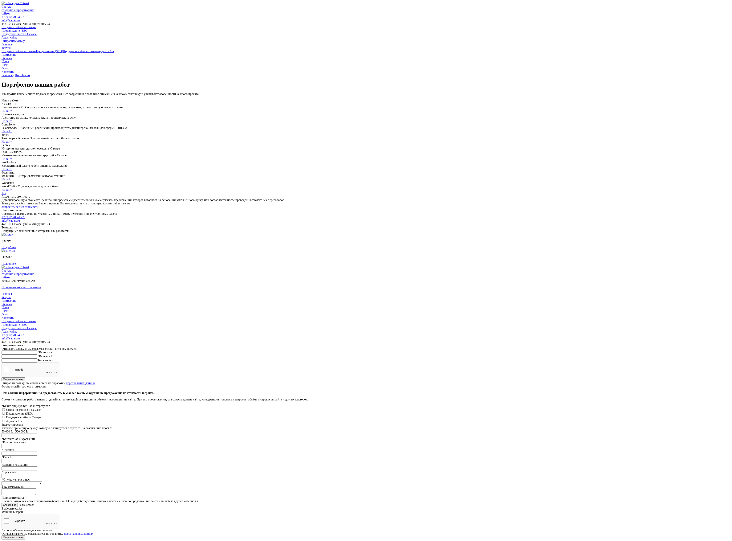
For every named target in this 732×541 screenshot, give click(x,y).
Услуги (6, 47)
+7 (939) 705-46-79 (13, 16)
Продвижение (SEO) (15, 30)
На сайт (7, 110)
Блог (5, 65)
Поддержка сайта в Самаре (19, 34)
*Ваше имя (45, 352)
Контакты (8, 71)
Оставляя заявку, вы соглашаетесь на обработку (47, 533)
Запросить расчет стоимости (20, 206)
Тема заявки (45, 360)
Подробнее (9, 247)
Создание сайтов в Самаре (19, 27)
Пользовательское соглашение (21, 287)
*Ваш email (45, 356)
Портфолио (9, 54)
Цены (5, 61)
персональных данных (80, 383)
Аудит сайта (9, 37)
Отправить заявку (13, 41)
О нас (5, 68)
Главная (7, 44)
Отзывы (7, 58)
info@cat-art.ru (11, 20)
